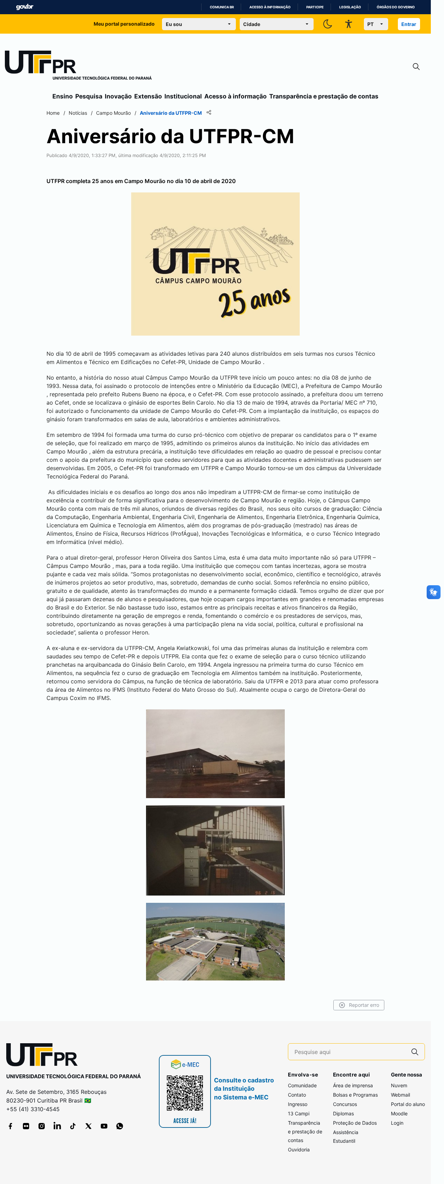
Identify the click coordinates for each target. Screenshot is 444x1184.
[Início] (78, 67)
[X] (88, 1126)
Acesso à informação (270, 7)
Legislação (350, 7)
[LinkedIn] (57, 1126)
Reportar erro (364, 1005)
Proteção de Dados (355, 1123)
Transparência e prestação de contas (323, 96)
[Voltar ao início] (44, 1056)
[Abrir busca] (416, 67)
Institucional (183, 96)
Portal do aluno (408, 1104)
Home (53, 113)
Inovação (118, 96)
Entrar (408, 24)
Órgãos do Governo (396, 7)
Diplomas (343, 1113)
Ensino (62, 96)
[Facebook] (10, 1126)
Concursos (345, 1104)
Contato (297, 1095)
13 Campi (298, 1113)
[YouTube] (104, 1126)
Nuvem (399, 1085)
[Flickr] (26, 1126)
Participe (315, 7)
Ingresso (297, 1104)
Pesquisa (88, 96)
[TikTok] (73, 1126)
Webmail (400, 1095)
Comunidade (302, 1085)
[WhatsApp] (120, 1126)
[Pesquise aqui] (415, 1052)
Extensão (148, 96)
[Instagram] (41, 1126)
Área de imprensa (353, 1085)
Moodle (399, 1113)
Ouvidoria (299, 1149)
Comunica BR (222, 7)
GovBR (24, 7)
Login (397, 1123)
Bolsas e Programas (355, 1095)
